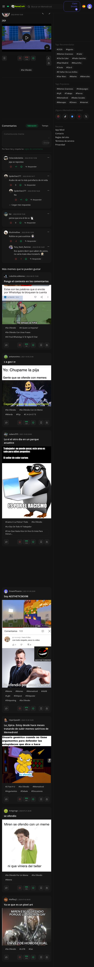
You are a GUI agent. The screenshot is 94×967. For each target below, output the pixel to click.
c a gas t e (10, 361)
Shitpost (18, 696)
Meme (9, 691)
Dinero (73, 102)
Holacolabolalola (16, 158)
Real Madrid (63, 63)
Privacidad (60, 144)
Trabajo (69, 93)
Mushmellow (14, 232)
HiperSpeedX (14, 720)
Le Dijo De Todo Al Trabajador (19, 526)
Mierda (10, 414)
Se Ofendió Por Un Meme (17, 875)
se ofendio (10, 816)
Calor (80, 54)
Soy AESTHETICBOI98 (16, 596)
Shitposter (31, 696)
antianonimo (14, 356)
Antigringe (13, 810)
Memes (20, 691)
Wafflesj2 (13, 899)
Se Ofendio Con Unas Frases (18, 332)
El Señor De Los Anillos (67, 72)
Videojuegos (83, 89)
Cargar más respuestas (21, 205)
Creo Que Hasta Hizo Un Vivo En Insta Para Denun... (24, 532)
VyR (59, 93)
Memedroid (33, 691)
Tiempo (45, 125)
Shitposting (11, 700)
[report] (48, 58)
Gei (31, 949)
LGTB (23, 949)
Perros (79, 93)
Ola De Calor (63, 58)
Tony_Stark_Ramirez (22, 247)
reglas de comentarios (33, 149)
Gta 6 (70, 67)
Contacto (59, 133)
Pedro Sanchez (79, 58)
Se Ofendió (27, 70)
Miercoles (86, 76)
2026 (60, 49)
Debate (25, 791)
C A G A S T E (30, 414)
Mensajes (62, 102)
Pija (18, 414)
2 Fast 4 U (11, 786)
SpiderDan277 (15, 176)
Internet (84, 102)
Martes (74, 76)
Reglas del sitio (62, 137)
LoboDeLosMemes (17, 276)
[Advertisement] (73, 24)
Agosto (70, 49)
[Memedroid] (7, 6)
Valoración (32, 125)
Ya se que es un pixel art (18, 904)
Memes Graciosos (65, 54)
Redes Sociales (79, 98)
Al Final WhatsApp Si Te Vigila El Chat (22, 337)
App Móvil (59, 129)
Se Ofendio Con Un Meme (32, 410)
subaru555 (13, 434)
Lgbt (8, 696)
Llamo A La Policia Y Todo (17, 522)
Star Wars (62, 76)
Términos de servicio (64, 141)
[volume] (47, 47)
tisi (10, 214)
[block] (48, 63)
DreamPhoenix (15, 591)
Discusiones (38, 791)
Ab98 (44, 691)
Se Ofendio (11, 410)
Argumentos (12, 791)
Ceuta (60, 67)
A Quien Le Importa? (29, 328)
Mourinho (77, 63)
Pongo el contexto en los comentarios (26, 281)
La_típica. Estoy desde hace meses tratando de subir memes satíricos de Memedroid (26, 729)
